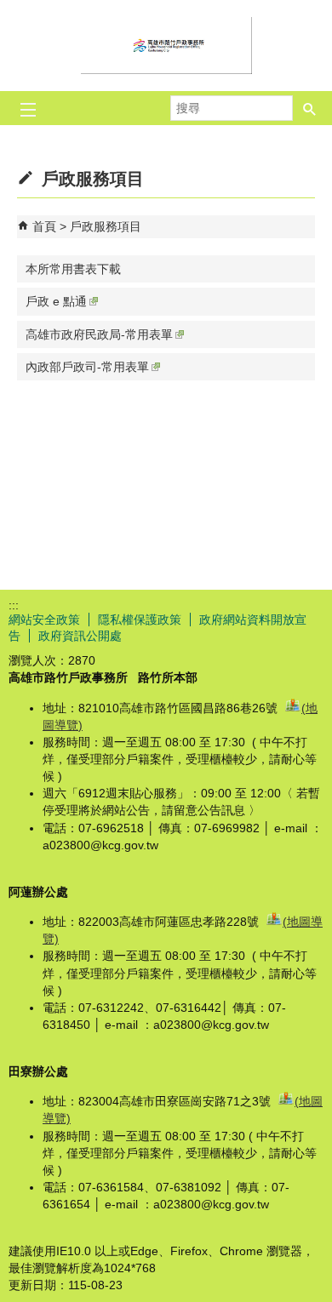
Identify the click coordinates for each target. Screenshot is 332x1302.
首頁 (44, 226)
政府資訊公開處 (80, 635)
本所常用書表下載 (73, 269)
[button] (309, 108)
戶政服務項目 (105, 226)
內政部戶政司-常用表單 (87, 367)
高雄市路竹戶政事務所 (166, 45)
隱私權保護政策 (139, 619)
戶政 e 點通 (56, 301)
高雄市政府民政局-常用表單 (99, 334)
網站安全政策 (44, 619)
